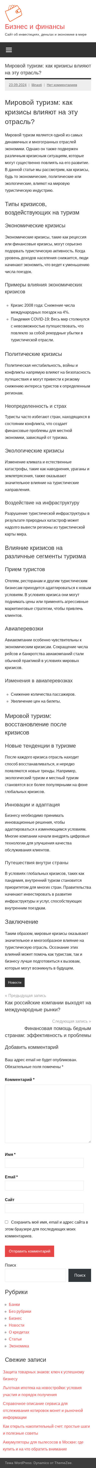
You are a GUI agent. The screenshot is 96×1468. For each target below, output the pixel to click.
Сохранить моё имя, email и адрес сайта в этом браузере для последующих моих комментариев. (46, 1229)
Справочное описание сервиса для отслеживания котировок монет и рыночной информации (43, 1411)
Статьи (15, 1339)
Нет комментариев (62, 85)
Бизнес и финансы (35, 26)
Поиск (10, 1265)
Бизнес (15, 1318)
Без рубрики (20, 1311)
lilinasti (37, 85)
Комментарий (19, 1080)
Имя (10, 1154)
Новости (14, 982)
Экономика (19, 1346)
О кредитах (19, 1332)
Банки (14, 1304)
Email (11, 1177)
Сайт (10, 1200)
